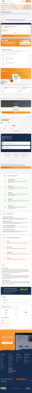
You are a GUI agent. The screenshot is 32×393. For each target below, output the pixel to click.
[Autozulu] (6, 312)
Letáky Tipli (10, 364)
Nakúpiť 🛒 (16, 112)
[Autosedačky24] (16, 312)
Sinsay (1, 361)
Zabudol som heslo (26, 361)
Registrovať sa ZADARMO (24, 43)
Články (9, 361)
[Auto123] (6, 315)
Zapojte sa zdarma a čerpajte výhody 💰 (16, 167)
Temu (1, 357)
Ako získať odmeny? (11, 356)
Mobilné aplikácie (11, 360)
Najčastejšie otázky (11, 357)
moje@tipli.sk (21, 379)
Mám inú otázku (26, 360)
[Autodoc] (25, 310)
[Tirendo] (16, 310)
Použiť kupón (16, 35)
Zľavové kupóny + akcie (4, 17)
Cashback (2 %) (11, 17)
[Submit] (19, 1)
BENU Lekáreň (2, 367)
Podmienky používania (19, 356)
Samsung (2, 368)
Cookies (17, 360)
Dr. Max (2, 356)
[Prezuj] (6, 310)
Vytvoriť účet (28, 1)
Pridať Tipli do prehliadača (7, 342)
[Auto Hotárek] (25, 312)
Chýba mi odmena (26, 356)
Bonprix (2, 364)
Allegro (1, 360)
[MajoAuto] (25, 315)
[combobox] (13, 1)
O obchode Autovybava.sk (17, 17)
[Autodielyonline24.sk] (16, 315)
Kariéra (17, 361)
